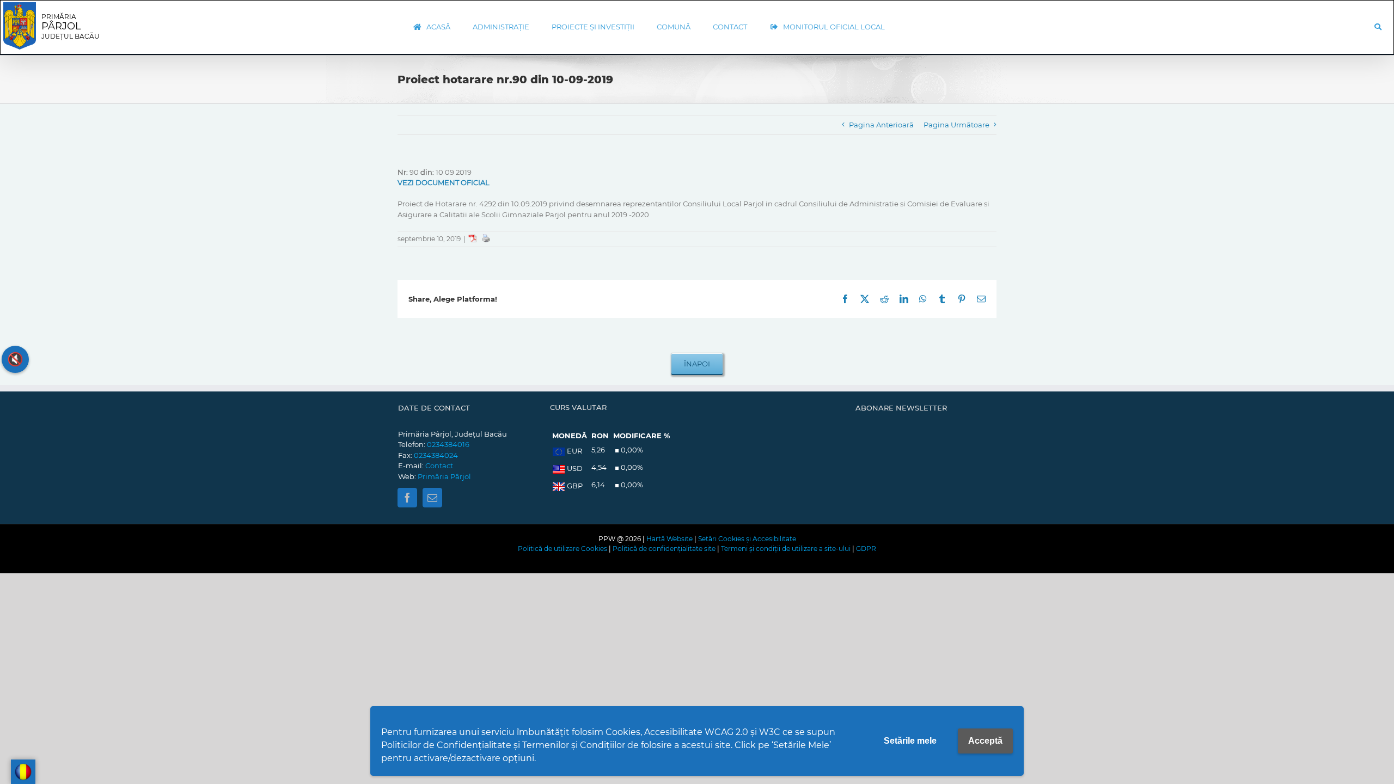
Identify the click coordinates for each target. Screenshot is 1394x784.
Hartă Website (669, 539)
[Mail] (432, 497)
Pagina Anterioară (881, 124)
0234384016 (448, 444)
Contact (439, 465)
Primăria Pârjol (444, 476)
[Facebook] (407, 497)
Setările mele (910, 740)
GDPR (866, 548)
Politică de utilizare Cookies (562, 548)
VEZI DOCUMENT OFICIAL (444, 182)
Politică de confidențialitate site (664, 548)
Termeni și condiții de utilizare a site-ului (786, 548)
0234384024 (436, 455)
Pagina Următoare (956, 124)
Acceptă (985, 740)
